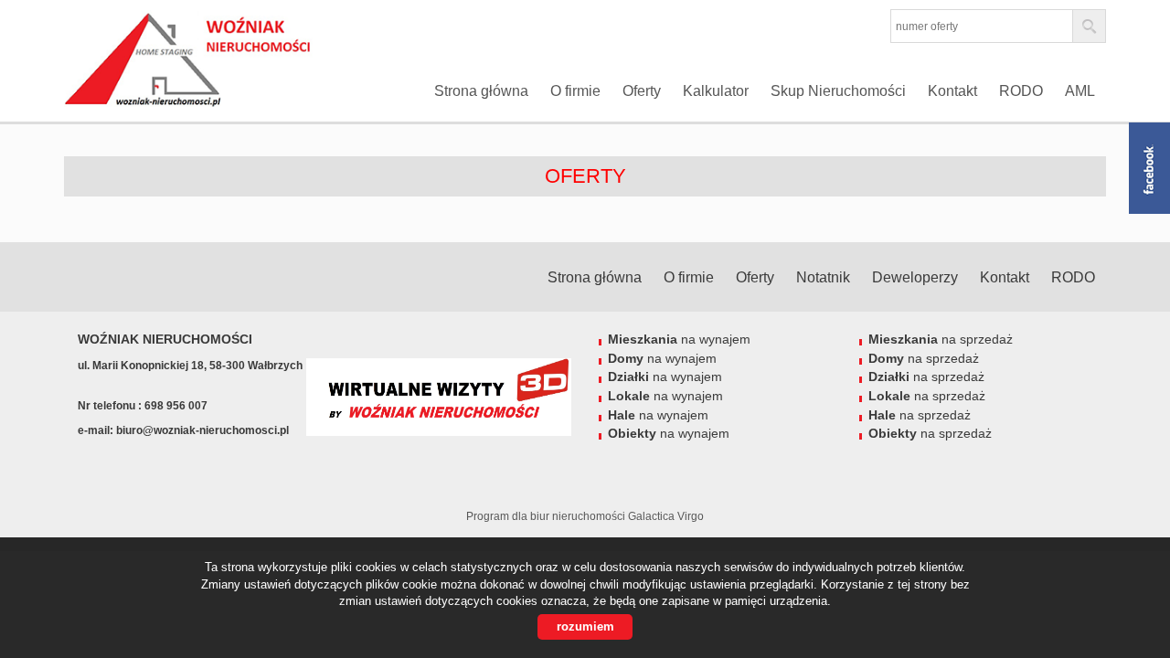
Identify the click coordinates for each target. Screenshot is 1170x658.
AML (1080, 91)
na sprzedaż (940, 339)
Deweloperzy (915, 277)
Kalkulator (716, 91)
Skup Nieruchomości (838, 91)
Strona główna (481, 91)
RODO (1021, 91)
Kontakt (952, 91)
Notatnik (823, 277)
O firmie (575, 91)
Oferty (641, 91)
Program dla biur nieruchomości (547, 516)
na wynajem (679, 339)
